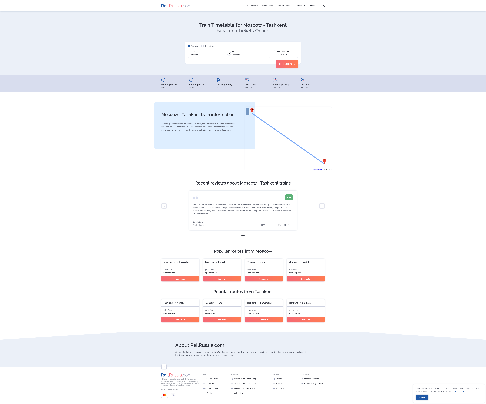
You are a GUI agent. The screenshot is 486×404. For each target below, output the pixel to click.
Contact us (300, 5)
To (233, 52)
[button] (313, 5)
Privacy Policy (458, 391)
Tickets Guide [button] (284, 5)
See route (180, 279)
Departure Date (283, 52)
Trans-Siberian (268, 5)
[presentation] (164, 206)
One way (195, 46)
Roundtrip (209, 46)
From (193, 52)
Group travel (252, 5)
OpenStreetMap (317, 169)
